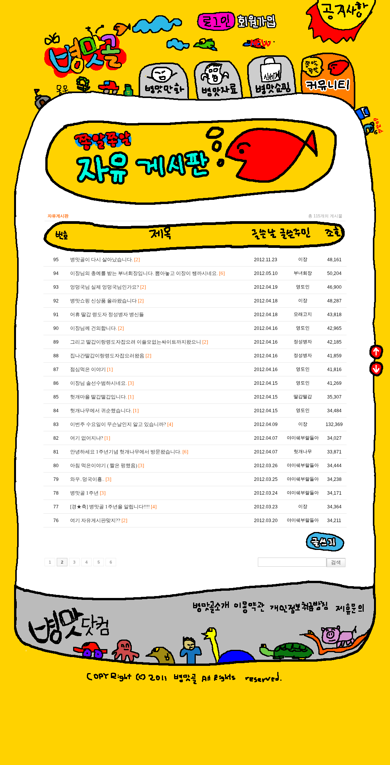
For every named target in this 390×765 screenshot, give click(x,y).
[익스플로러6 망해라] (373, 127)
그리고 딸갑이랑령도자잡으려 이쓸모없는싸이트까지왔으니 (139, 342)
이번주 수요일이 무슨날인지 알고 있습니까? (121, 424)
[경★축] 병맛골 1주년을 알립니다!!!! (113, 506)
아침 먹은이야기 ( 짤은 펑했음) (107, 465)
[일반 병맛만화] (157, 24)
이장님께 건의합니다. (97, 328)
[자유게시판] (64, 90)
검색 (336, 562)
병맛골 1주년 (87, 493)
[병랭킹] (128, 90)
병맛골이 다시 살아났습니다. (105, 259)
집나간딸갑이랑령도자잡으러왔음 (110, 355)
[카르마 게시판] (259, 43)
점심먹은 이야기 (91, 369)
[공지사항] (341, 22)
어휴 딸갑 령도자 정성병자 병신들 (107, 314)
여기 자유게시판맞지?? (98, 520)
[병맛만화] (53, 38)
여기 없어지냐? (90, 438)
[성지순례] (42, 99)
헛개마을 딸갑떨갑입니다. (102, 397)
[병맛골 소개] (83, 85)
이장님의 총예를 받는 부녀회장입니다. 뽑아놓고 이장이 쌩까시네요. (147, 273)
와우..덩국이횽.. (90, 479)
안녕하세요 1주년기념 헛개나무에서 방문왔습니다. (129, 452)
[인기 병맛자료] (122, 29)
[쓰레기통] (362, 113)
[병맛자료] (108, 87)
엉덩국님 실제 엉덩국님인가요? (108, 287)
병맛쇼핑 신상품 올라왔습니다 (107, 301)
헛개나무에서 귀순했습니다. (104, 410)
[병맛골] (87, 32)
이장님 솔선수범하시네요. (102, 383)
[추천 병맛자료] (205, 44)
